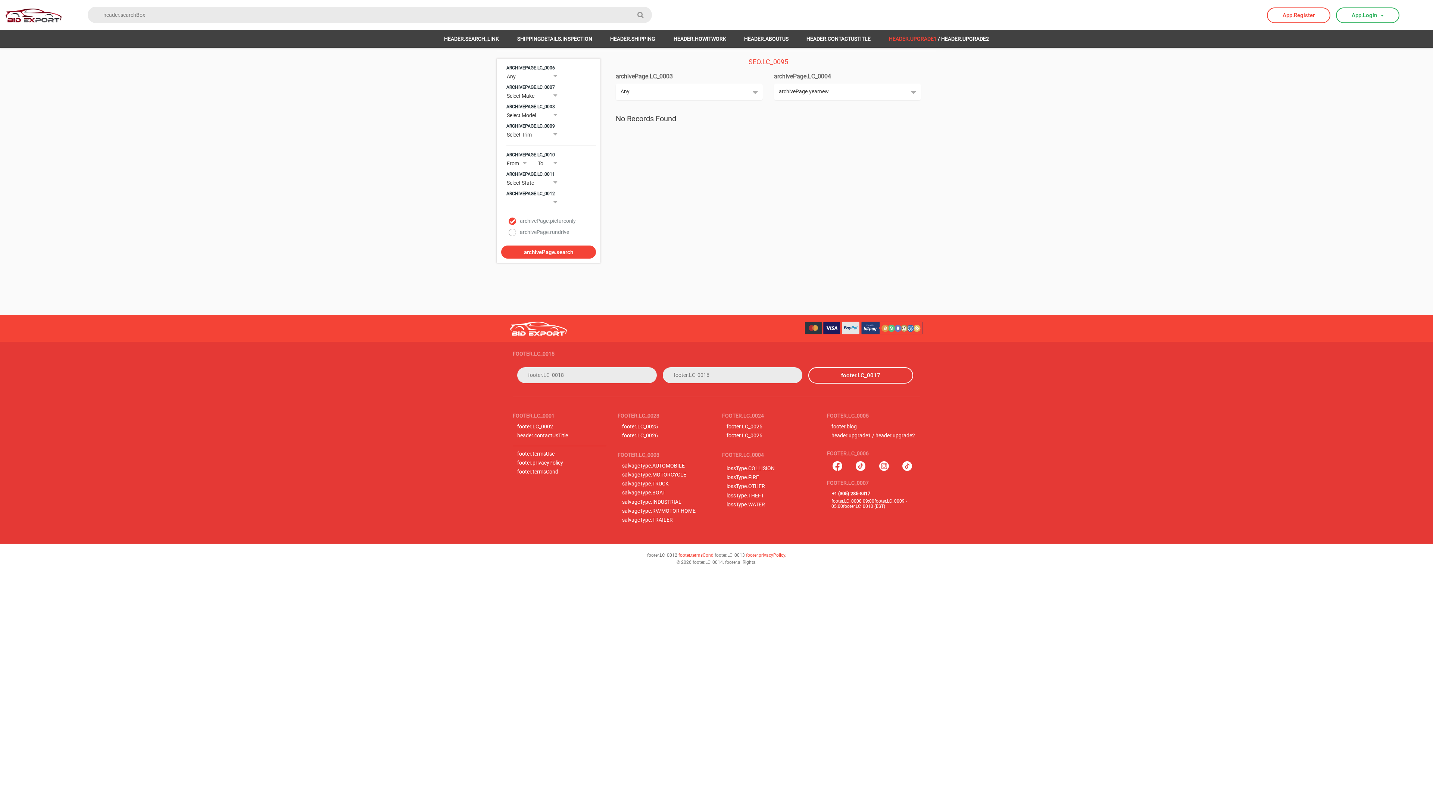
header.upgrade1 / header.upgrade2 (873, 435)
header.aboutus (766, 39)
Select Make (520, 96)
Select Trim (519, 135)
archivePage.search (548, 252)
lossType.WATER (746, 505)
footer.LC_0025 (640, 427)
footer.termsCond (537, 472)
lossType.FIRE (743, 477)
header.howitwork (700, 39)
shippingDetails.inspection (554, 39)
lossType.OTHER (746, 486)
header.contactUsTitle (838, 39)
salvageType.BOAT (643, 493)
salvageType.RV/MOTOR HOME (659, 511)
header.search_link (471, 39)
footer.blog (844, 427)
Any (511, 76)
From (513, 163)
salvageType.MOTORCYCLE (654, 475)
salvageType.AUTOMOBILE (653, 466)
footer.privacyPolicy (540, 463)
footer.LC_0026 (640, 435)
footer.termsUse (536, 454)
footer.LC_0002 (535, 427)
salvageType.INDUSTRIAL (651, 502)
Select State (520, 183)
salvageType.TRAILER (647, 520)
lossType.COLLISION (751, 468)
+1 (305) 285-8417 (851, 493)
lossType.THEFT (745, 496)
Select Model (521, 115)
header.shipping (632, 39)
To (540, 163)
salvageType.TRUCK (645, 484)
